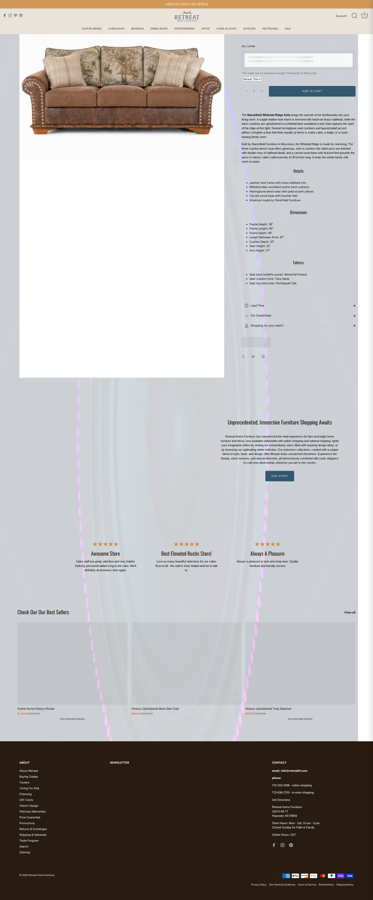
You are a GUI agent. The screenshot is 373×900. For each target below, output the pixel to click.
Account (341, 16)
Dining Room (159, 28)
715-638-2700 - (282, 792)
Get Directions (281, 799)
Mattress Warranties (32, 811)
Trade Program (29, 840)
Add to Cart (312, 91)
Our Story (279, 476)
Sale (288, 28)
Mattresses (270, 28)
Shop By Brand (92, 28)
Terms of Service (307, 884)
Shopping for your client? (267, 325)
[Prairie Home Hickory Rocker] (72, 663)
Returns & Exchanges (33, 829)
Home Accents (226, 28)
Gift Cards (26, 800)
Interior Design (28, 805)
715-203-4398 (280, 785)
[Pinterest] (291, 845)
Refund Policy (326, 884)
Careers (24, 782)
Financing (25, 794)
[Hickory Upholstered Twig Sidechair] (300, 663)
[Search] (354, 16)
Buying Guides (28, 776)
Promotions (27, 823)
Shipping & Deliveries (32, 835)
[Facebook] (274, 845)
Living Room (116, 28)
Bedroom (137, 28)
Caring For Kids (29, 788)
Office (205, 28)
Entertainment (184, 28)
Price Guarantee (29, 817)
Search (23, 846)
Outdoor (249, 28)
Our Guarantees (260, 315)
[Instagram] (282, 845)
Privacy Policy (259, 884)
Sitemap (24, 852)
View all (350, 612)
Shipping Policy (345, 884)
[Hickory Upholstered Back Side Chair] (186, 663)
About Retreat (28, 771)
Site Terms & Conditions (282, 884)
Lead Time (257, 305)
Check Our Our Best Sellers (43, 612)
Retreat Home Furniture (41, 875)
